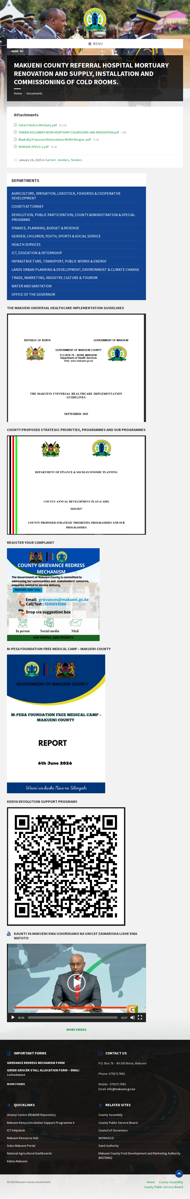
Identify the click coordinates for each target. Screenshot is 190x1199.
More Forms (16, 1084)
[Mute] (132, 1017)
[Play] (13, 1017)
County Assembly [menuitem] (171, 1182)
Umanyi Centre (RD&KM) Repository (31, 1115)
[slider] (72, 1017)
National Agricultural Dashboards (29, 1153)
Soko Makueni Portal (21, 1146)
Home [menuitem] (151, 1182)
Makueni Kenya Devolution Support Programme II (40, 1123)
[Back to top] (179, 1174)
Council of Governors (113, 1130)
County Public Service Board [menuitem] (163, 1187)
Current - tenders (57, 160)
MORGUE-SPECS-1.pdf (34, 147)
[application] (76, 983)
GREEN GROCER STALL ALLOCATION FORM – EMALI (43, 1070)
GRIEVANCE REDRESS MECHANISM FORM (36, 1063)
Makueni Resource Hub (22, 1138)
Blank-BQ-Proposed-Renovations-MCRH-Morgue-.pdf (55, 139)
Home (18, 93)
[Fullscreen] (140, 1017)
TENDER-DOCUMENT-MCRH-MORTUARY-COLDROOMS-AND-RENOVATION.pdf (69, 132)
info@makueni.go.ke (121, 1089)
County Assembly (110, 1115)
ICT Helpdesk (16, 1130)
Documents (34, 93)
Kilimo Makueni (17, 1161)
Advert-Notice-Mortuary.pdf (38, 125)
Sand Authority (108, 1146)
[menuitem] (76, 195)
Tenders (76, 160)
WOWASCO (106, 1138)
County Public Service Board (118, 1123)
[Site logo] (95, 19)
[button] (76, 983)
